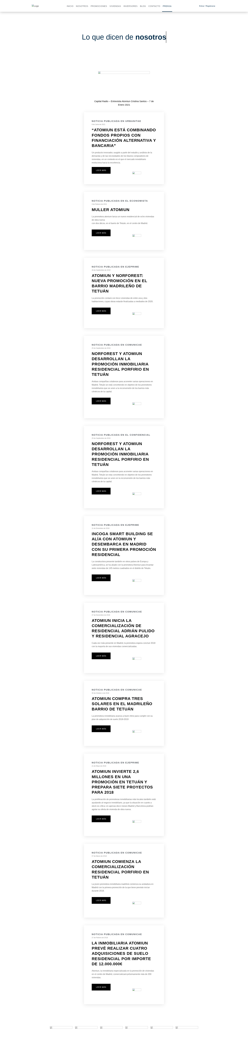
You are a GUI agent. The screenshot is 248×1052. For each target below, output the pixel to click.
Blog (143, 6)
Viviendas (115, 6)
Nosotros (82, 6)
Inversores (130, 6)
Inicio (70, 6)
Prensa (167, 6)
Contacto (154, 6)
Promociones (99, 6)
